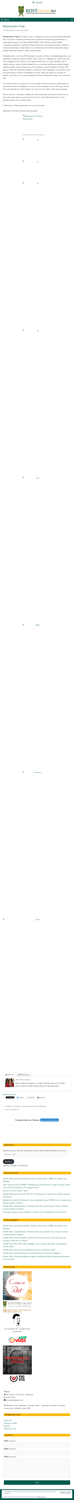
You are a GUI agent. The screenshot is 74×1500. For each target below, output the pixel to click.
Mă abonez (8, 1162)
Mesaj (10, 1456)
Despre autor (10, 1074)
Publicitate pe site (10, 1428)
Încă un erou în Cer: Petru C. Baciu (15, 1190)
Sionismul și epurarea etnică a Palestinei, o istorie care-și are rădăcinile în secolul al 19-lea (35, 1212)
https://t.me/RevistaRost (49, 1120)
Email (10, 1448)
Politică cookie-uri (41, 1496)
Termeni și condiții (10, 1423)
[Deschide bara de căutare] (72, 20)
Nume (10, 1440)
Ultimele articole (24, 1074)
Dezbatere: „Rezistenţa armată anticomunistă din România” (26, 1106)
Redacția (7, 1426)
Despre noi (7, 1420)
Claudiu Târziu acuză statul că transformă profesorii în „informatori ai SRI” (29, 1250)
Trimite (37, 1482)
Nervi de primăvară (12, 1109)
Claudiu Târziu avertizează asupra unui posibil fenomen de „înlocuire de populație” (32, 1253)
